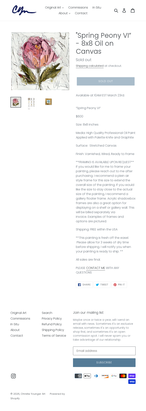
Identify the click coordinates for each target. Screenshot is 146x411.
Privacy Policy (52, 318)
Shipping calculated (90, 66)
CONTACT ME (95, 268)
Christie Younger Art (33, 394)
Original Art (53, 7)
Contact (81, 13)
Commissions (78, 7)
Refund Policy (52, 324)
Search (47, 313)
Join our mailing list (88, 312)
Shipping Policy (53, 330)
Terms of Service (54, 335)
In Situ (97, 7)
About (63, 13)
